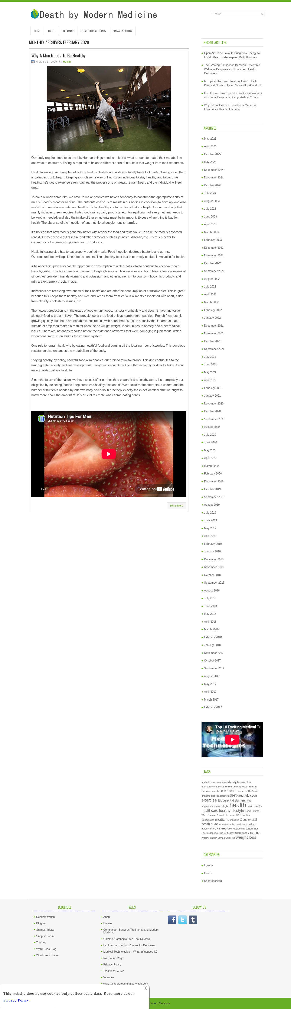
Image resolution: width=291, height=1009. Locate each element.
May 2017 (210, 684)
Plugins (40, 923)
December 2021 (213, 325)
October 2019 (212, 489)
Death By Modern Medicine (153, 1003)
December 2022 (213, 247)
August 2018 (212, 590)
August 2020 (212, 426)
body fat (220, 786)
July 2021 (210, 356)
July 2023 (210, 208)
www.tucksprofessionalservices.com (125, 983)
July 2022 (210, 286)
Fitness (208, 865)
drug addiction (247, 795)
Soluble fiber (251, 828)
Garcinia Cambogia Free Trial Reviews (127, 938)
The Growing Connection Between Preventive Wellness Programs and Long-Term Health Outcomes (232, 69)
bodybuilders (208, 786)
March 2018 (211, 629)
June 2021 (210, 364)
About (52, 30)
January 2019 (212, 551)
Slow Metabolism (236, 828)
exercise (209, 800)
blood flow (246, 782)
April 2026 (210, 146)
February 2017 (213, 707)
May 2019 (210, 528)
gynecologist (222, 806)
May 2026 (210, 138)
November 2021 (213, 333)
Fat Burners (237, 800)
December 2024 (213, 169)
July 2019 (210, 512)
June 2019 (210, 520)
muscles (234, 820)
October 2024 (212, 185)
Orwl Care (216, 824)
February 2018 (213, 637)
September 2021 (214, 348)
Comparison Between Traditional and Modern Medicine (130, 931)
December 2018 (213, 559)
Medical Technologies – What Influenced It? (130, 951)
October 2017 (212, 660)
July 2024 (210, 193)
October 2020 (212, 411)
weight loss (246, 837)
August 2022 (212, 278)
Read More (176, 505)
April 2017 (210, 691)
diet (233, 795)
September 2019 (214, 497)
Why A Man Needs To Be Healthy (58, 55)
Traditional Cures (93, 30)
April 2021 (210, 380)
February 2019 (213, 543)
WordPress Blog (46, 949)
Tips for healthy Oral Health (233, 833)
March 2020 (211, 465)
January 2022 (212, 317)
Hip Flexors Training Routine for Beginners (129, 945)
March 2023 (211, 232)
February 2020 (213, 473)
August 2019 (212, 504)
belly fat (236, 782)
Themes (41, 942)
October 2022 (212, 263)
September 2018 (214, 582)
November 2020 (213, 403)
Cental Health (244, 791)
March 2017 (211, 699)
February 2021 (213, 388)
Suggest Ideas (45, 929)
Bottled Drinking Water (236, 786)
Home (37, 30)
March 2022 (211, 302)
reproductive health (232, 824)
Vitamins (68, 30)
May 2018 (210, 613)
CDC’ (233, 791)
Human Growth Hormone (222, 815)
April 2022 (210, 294)
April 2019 (210, 535)
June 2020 (210, 442)
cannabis (215, 791)
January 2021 (212, 395)
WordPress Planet (47, 955)
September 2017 (214, 668)
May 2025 (210, 162)
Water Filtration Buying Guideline (218, 838)
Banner (107, 923)
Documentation (45, 916)
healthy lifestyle (231, 810)
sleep (222, 828)
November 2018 (213, 567)
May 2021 (210, 372)
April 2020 (210, 458)
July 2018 (210, 598)
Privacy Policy (122, 30)
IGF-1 (238, 815)
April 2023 (210, 224)
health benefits (254, 806)
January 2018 (212, 645)
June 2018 (210, 606)
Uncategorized (213, 880)
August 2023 (212, 201)
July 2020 (210, 434)
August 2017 (212, 676)
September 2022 (214, 271)
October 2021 (212, 341)
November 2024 (213, 177)
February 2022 (213, 310)
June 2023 (210, 216)
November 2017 (213, 652)
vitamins (253, 832)
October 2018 (212, 575)
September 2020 (214, 419)
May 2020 (210, 450)
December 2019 (213, 481)
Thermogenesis (210, 833)
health (237, 804)
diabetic (215, 795)
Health (67, 61)
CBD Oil (225, 791)
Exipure (223, 800)
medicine (222, 819)
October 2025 (212, 154)
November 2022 (213, 255)
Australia (226, 782)
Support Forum (45, 936)
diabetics (224, 795)
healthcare (210, 810)
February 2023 (213, 239)
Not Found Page (113, 958)
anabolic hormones (211, 782)
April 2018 (210, 621)
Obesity (245, 819)
